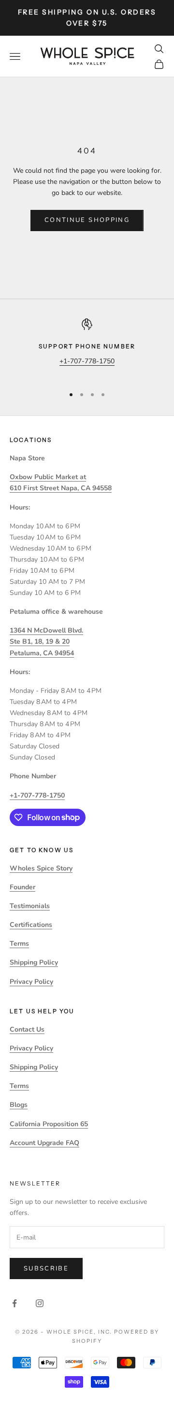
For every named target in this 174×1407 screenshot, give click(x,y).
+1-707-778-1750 (87, 361)
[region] (87, 348)
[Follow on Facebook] (14, 1303)
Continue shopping (87, 220)
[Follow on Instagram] (39, 1303)
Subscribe (46, 1268)
